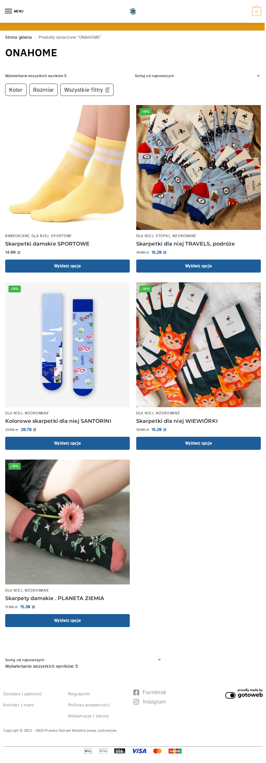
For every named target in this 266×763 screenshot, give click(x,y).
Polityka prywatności (89, 705)
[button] (255, 11)
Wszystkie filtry (83, 89)
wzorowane (184, 236)
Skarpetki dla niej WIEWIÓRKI (177, 421)
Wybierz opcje (67, 266)
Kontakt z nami (18, 705)
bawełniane (17, 236)
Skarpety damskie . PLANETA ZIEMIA (54, 598)
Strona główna (18, 37)
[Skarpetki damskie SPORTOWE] (67, 167)
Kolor (16, 89)
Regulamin (79, 694)
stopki (163, 236)
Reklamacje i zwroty (88, 716)
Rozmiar (43, 89)
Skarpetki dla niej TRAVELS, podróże (185, 244)
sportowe (61, 236)
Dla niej (40, 236)
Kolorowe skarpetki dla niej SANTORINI (58, 421)
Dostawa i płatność (22, 694)
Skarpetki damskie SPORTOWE (47, 244)
